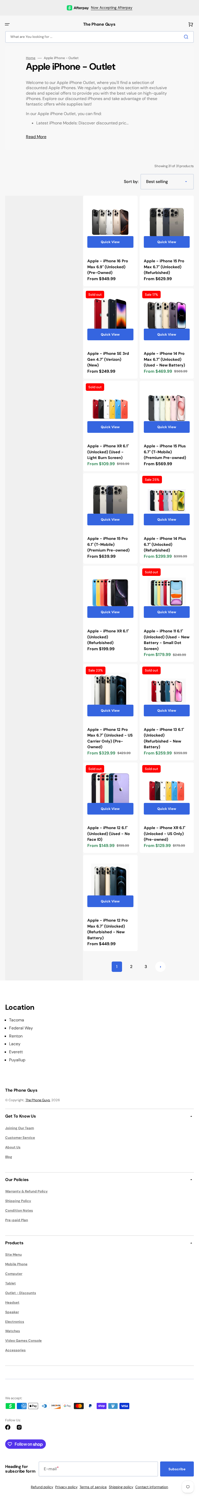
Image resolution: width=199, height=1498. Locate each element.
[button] (7, 24)
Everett (16, 1052)
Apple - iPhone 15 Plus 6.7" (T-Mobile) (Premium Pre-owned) (165, 451)
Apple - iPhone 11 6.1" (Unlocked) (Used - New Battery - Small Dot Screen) (166, 639)
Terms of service (93, 1487)
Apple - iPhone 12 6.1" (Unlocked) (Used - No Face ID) (108, 833)
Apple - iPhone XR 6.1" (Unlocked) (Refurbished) (108, 636)
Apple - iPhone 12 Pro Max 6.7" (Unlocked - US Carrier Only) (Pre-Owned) (110, 738)
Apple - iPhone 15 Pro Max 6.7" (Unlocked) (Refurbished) (164, 266)
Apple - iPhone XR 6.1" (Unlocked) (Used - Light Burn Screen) (108, 451)
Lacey (14, 1044)
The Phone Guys (37, 1100)
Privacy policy (66, 1487)
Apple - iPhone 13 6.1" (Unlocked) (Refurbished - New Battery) (164, 738)
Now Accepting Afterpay (111, 7)
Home (30, 58)
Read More (36, 136)
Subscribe (177, 1469)
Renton (16, 1036)
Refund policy (42, 1487)
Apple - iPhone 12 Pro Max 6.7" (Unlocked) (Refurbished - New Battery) (107, 929)
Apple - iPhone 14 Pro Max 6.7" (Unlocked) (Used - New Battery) (164, 359)
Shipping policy (121, 1487)
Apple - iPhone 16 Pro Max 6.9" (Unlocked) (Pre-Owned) (107, 266)
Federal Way (21, 1028)
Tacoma (16, 1020)
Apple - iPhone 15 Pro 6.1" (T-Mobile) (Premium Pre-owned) (108, 544)
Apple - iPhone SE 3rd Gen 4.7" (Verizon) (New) (108, 359)
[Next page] (160, 967)
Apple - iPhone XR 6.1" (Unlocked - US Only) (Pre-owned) (164, 833)
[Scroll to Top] (187, 1465)
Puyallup (17, 1060)
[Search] (187, 37)
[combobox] (99, 37)
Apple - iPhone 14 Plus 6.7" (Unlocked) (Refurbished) (165, 544)
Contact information (151, 1487)
